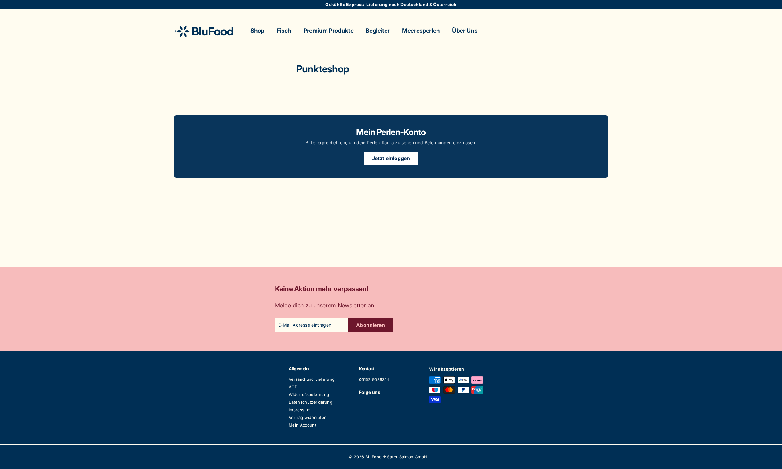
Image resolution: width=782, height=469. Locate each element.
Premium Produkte (328, 30)
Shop (257, 30)
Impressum (299, 409)
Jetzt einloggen (391, 158)
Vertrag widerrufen (308, 417)
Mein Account (302, 425)
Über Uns (464, 30)
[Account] (600, 31)
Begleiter (378, 30)
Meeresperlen (421, 30)
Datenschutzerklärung (310, 402)
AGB (293, 386)
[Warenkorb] (608, 31)
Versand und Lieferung (311, 379)
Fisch (284, 30)
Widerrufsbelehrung (309, 394)
